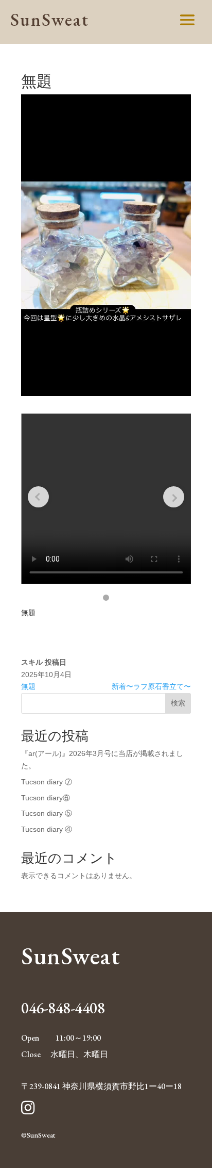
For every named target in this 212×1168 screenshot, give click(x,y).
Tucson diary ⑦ (46, 782)
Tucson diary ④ (46, 829)
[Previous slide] (38, 496)
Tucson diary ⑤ (46, 813)
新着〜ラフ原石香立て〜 (151, 686)
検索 (178, 703)
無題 (28, 686)
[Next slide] (173, 496)
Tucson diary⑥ (45, 798)
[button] (106, 598)
